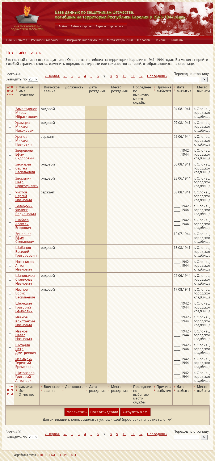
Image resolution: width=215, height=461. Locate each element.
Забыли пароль (81, 26)
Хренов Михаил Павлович (23, 140)
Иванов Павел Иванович (23, 335)
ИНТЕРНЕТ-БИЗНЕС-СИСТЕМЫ (56, 455)
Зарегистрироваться (109, 26)
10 (124, 76)
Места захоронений (120, 40)
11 (133, 76)
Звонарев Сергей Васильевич (25, 168)
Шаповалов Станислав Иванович (25, 279)
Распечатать (76, 412)
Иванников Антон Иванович (24, 265)
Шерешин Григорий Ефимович (24, 307)
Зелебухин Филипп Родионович (25, 210)
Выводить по (16, 79)
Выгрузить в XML (135, 412)
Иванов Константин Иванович (25, 321)
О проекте (144, 40)
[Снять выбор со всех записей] (10, 90)
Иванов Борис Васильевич (25, 293)
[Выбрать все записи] (10, 86)
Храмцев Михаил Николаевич (25, 126)
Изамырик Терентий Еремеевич (24, 363)
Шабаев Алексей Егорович (23, 224)
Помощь (160, 40)
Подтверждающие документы (83, 40)
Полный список (16, 40)
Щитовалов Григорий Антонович (24, 376)
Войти (63, 26)
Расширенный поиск (44, 40)
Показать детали (104, 412)
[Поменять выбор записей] (10, 94)
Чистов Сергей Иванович (23, 196)
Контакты (177, 40)
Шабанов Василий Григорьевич (26, 251)
